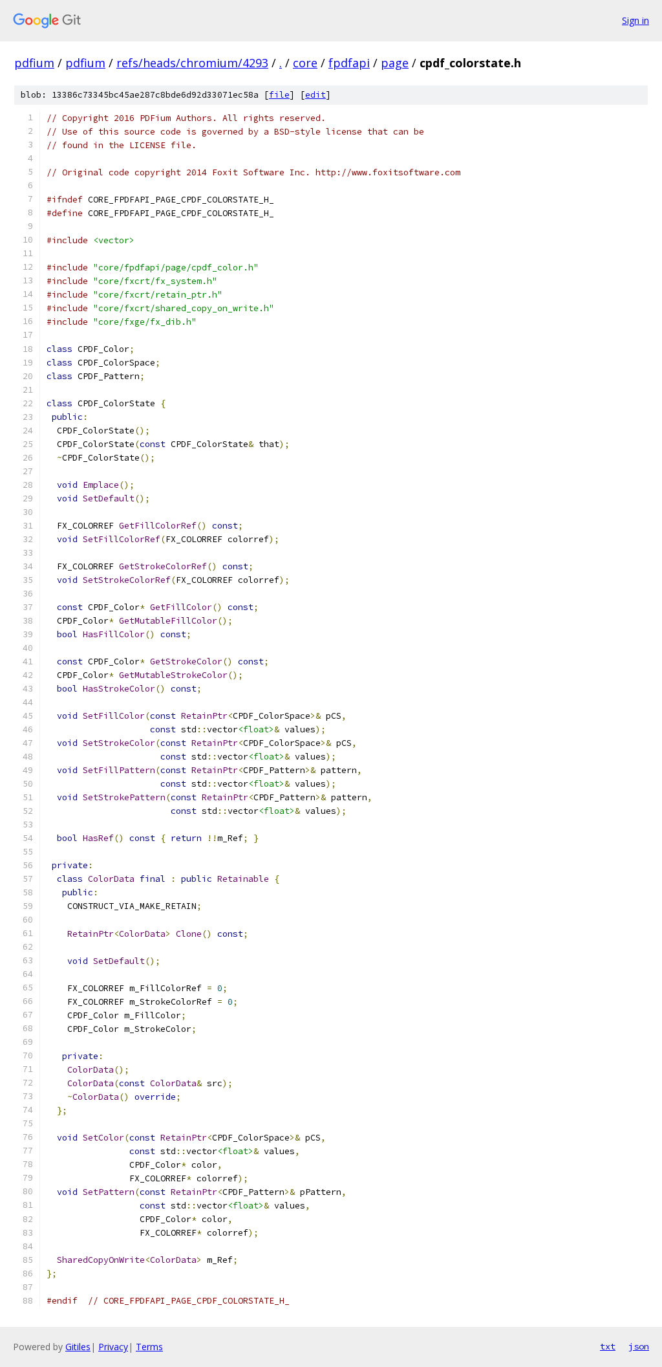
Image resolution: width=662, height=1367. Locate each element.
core (305, 63)
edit (315, 94)
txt (607, 1346)
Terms (149, 1346)
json (638, 1346)
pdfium (34, 63)
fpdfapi (349, 63)
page (395, 63)
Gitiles (78, 1346)
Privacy (113, 1346)
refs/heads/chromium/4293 (192, 63)
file (279, 94)
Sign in (635, 20)
